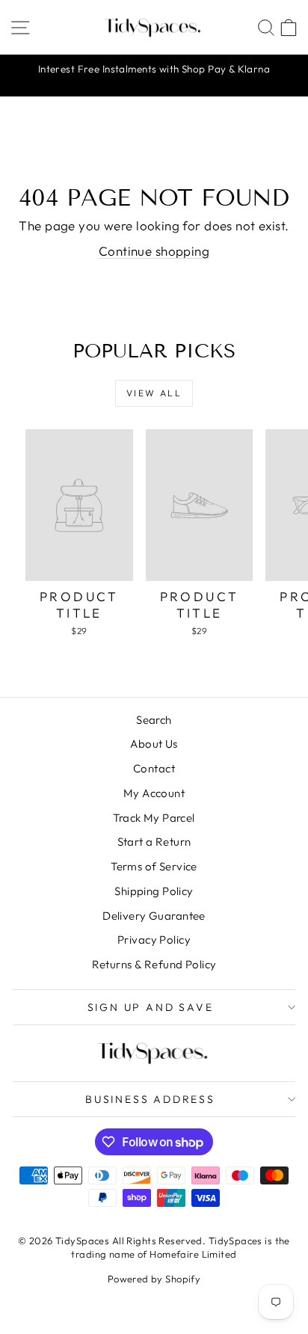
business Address (150, 1099)
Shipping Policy (153, 891)
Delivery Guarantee (154, 916)
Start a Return (154, 841)
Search (154, 720)
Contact (154, 768)
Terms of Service (154, 866)
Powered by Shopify (154, 1279)
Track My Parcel (153, 818)
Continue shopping (154, 251)
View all (154, 393)
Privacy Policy (154, 939)
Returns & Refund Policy (154, 964)
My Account (154, 793)
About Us (153, 744)
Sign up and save (150, 1007)
